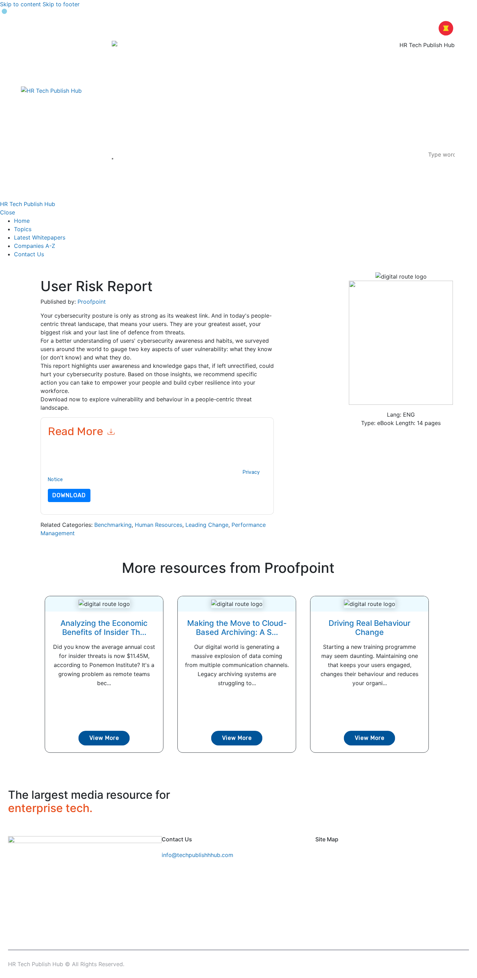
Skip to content (20, 4)
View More (104, 738)
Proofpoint (92, 301)
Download (69, 495)
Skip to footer (61, 4)
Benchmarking (113, 524)
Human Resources (158, 524)
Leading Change (206, 524)
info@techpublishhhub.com (197, 854)
